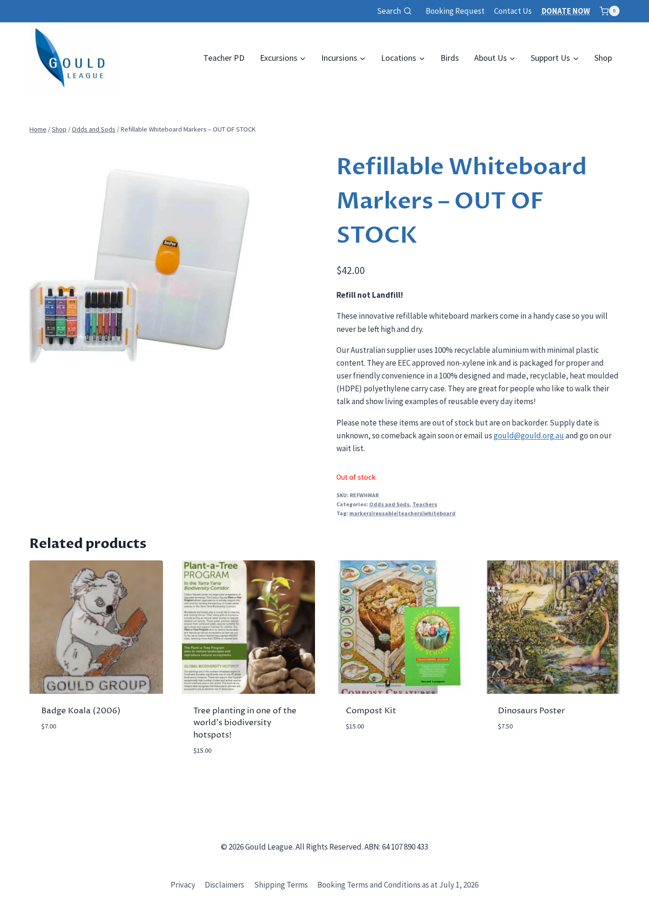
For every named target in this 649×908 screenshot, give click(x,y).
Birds (449, 57)
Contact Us (513, 11)
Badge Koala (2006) (81, 711)
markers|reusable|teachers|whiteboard (402, 513)
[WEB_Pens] (139, 252)
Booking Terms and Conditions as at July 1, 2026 (397, 885)
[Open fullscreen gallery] (241, 353)
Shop (603, 57)
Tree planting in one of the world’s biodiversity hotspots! (244, 723)
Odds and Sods (389, 504)
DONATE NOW (566, 11)
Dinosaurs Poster (531, 711)
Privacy (183, 885)
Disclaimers (224, 885)
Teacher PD (223, 57)
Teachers (424, 504)
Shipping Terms (281, 885)
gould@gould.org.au (529, 435)
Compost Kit (371, 711)
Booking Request (455, 11)
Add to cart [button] (63, 754)
